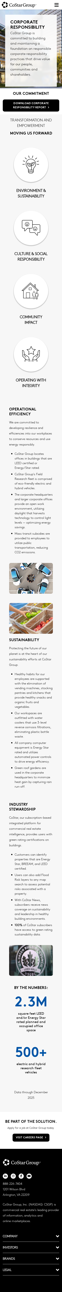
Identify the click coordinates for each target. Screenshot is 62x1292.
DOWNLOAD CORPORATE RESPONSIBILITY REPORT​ (31, 105)
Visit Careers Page (30, 1137)
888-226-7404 (12, 1183)
